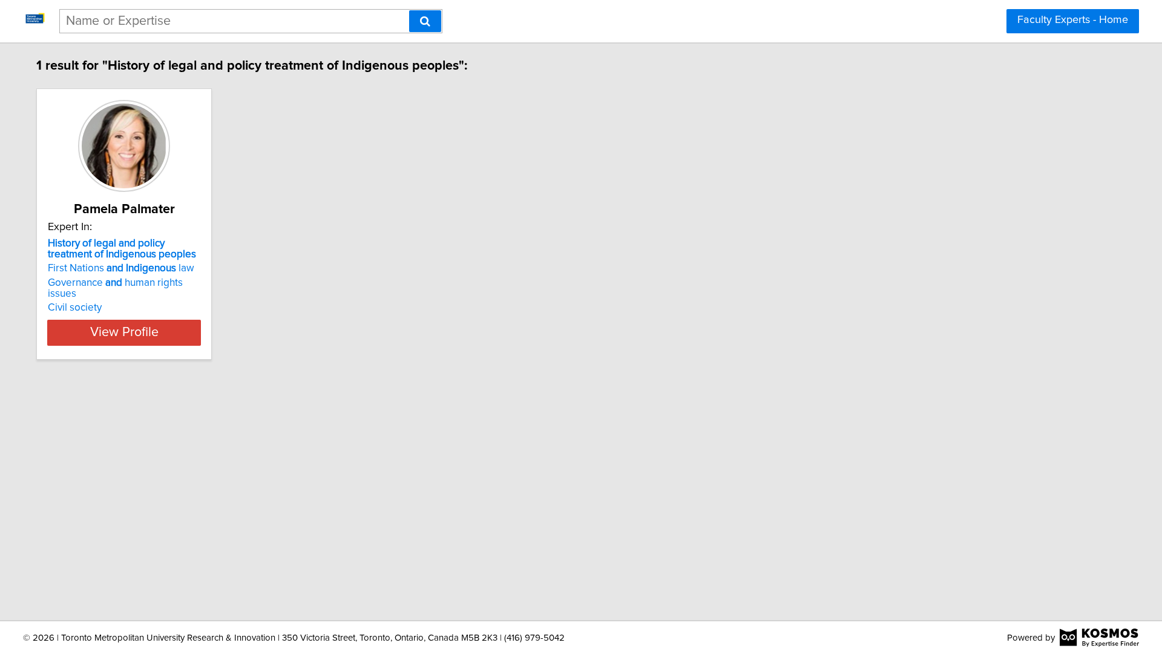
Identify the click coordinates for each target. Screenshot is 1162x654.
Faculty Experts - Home (1072, 20)
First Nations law (121, 268)
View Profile (124, 332)
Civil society (75, 307)
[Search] (425, 21)
